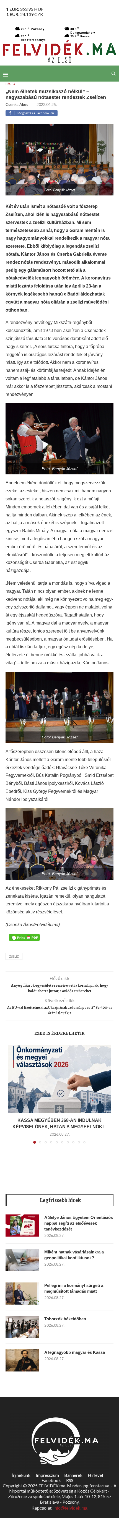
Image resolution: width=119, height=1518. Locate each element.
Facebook (51, 1480)
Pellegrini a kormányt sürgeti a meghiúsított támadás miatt (73, 1288)
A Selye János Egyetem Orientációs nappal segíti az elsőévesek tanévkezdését (78, 1223)
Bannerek (73, 1475)
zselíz (14, 956)
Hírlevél (95, 1475)
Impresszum (47, 1475)
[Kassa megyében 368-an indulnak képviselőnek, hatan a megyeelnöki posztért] (59, 1079)
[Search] (113, 74)
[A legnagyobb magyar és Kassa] (22, 1360)
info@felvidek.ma (70, 1508)
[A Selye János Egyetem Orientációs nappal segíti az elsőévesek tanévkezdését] (22, 1225)
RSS (69, 1480)
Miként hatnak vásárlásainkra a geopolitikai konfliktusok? (74, 1255)
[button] (13, 1097)
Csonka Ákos (17, 104)
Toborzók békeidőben (65, 1318)
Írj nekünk (21, 1475)
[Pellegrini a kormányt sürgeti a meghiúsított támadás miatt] (22, 1293)
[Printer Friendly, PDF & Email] (24, 937)
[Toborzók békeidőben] (22, 1327)
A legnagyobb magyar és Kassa (74, 1352)
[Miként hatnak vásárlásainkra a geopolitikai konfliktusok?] (22, 1260)
